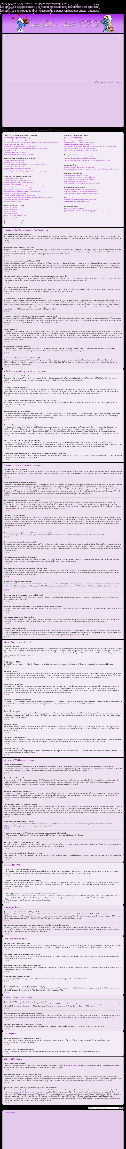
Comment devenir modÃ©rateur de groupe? (77, 144)
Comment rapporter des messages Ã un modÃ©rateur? (20, 195)
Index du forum (11, 36)
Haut (7, 243)
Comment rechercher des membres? (75, 181)
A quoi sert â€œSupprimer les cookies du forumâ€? (19, 154)
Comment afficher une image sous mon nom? (17, 168)
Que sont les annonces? (11, 217)
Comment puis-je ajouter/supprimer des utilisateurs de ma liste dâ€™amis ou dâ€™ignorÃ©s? (92, 169)
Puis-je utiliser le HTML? (11, 209)
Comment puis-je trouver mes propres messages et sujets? (82, 183)
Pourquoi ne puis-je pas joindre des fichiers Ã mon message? (22, 191)
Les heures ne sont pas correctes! (14, 162)
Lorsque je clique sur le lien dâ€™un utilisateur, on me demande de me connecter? (30, 172)
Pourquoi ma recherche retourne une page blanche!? (80, 179)
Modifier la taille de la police (120, 35)
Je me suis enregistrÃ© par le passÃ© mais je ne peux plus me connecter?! (26, 148)
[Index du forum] (63, 22)
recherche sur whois (27, 1092)
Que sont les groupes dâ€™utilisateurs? (76, 141)
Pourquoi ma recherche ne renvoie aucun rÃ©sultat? (80, 177)
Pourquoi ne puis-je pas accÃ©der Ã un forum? (18, 189)
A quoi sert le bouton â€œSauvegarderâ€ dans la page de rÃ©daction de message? (28, 197)
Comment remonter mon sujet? (13, 201)
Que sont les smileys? (10, 211)
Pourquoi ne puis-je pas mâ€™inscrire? (15, 152)
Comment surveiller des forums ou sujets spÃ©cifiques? (81, 191)
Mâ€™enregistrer (108, 82)
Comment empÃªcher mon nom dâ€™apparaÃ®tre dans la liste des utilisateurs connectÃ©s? (31, 142)
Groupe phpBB (72, 1065)
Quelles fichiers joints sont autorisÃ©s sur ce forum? (80, 199)
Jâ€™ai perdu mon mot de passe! (14, 144)
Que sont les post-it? (10, 219)
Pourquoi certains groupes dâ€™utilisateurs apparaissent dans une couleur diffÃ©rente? (90, 146)
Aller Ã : (85, 1107)
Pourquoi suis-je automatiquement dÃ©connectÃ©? (19, 141)
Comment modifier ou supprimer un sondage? (17, 188)
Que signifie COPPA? (10, 150)
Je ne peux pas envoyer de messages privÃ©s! (78, 157)
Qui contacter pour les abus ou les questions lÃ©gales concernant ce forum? (87, 212)
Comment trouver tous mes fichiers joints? (76, 201)
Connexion (119, 82)
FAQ (98, 82)
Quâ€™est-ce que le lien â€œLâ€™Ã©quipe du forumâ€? (81, 150)
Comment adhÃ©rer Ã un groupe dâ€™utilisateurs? (79, 142)
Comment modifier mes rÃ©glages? (14, 160)
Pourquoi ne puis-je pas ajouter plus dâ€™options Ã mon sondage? (24, 186)
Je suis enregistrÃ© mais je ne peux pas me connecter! (20, 146)
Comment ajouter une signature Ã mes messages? (19, 182)
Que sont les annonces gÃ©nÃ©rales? (15, 215)
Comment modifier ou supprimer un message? (17, 180)
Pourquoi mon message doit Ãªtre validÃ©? (16, 199)
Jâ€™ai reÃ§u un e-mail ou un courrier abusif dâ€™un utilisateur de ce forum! (87, 160)
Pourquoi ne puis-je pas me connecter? (15, 137)
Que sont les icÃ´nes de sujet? (13, 223)
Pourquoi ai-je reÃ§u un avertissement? (15, 193)
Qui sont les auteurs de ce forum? (74, 208)
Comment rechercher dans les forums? (76, 175)
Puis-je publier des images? (12, 213)
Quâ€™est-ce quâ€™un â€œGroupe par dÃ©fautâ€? (80, 148)
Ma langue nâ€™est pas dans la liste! (15, 166)
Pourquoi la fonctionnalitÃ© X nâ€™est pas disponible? (80, 210)
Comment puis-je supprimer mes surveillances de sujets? (81, 193)
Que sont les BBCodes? (11, 207)
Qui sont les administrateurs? (73, 137)
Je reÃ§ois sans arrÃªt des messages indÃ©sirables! (80, 158)
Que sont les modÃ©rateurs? (73, 139)
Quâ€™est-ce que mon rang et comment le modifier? (19, 170)
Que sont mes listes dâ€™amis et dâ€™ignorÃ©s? (79, 167)
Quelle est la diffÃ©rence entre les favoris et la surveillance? (82, 189)
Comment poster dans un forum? (13, 178)
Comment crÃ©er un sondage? (13, 184)
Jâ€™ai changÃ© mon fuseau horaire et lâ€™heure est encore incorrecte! (26, 164)
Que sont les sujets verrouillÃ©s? (14, 221)
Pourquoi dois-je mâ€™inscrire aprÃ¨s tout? (17, 139)
